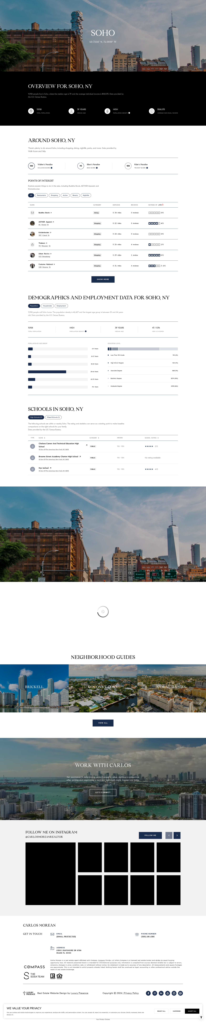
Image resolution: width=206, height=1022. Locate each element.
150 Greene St (45, 267)
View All (103, 723)
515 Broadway (44, 257)
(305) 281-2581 (148, 937)
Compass (101, 960)
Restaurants (42, 195)
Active (66, 195)
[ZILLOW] (167, 993)
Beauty (76, 195)
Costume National (46, 264)
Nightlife (87, 195)
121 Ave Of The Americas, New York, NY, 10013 (54, 459)
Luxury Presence (79, 993)
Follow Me (150, 835)
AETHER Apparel (45, 222)
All (32, 195)
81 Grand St (44, 225)
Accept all (192, 1011)
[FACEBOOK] (148, 993)
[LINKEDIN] (161, 993)
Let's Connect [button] (103, 792)
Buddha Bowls (44, 213)
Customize (176, 1011)
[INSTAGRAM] (154, 993)
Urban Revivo (44, 254)
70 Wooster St (44, 246)
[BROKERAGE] (174, 993)
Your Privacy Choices (103, 1019)
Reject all (161, 1011)
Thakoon (42, 243)
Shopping (55, 195)
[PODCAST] (180, 993)
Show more (103, 279)
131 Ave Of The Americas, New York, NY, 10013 (54, 449)
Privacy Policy (131, 993)
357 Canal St (44, 235)
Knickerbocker (44, 233)
